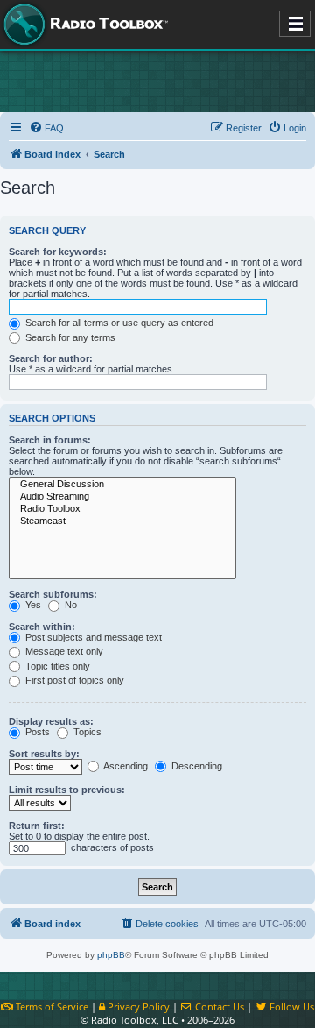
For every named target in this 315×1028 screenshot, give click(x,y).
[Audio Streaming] (122, 497)
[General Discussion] (122, 485)
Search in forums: (50, 440)
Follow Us (290, 1006)
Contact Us (218, 1006)
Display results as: (51, 721)
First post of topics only (73, 680)
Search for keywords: (58, 251)
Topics (86, 732)
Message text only (63, 651)
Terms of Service (50, 1006)
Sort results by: (44, 753)
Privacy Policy (137, 1006)
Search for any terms (69, 337)
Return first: (37, 825)
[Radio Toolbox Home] (83, 24)
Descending (195, 766)
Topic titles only (56, 666)
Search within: (42, 626)
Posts (36, 732)
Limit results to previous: (67, 789)
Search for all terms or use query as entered (118, 322)
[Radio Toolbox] (122, 509)
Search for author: (51, 358)
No (69, 604)
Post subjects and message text (92, 637)
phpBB (111, 955)
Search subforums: (53, 594)
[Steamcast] (122, 521)
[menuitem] (46, 127)
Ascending (125, 766)
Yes (32, 604)
